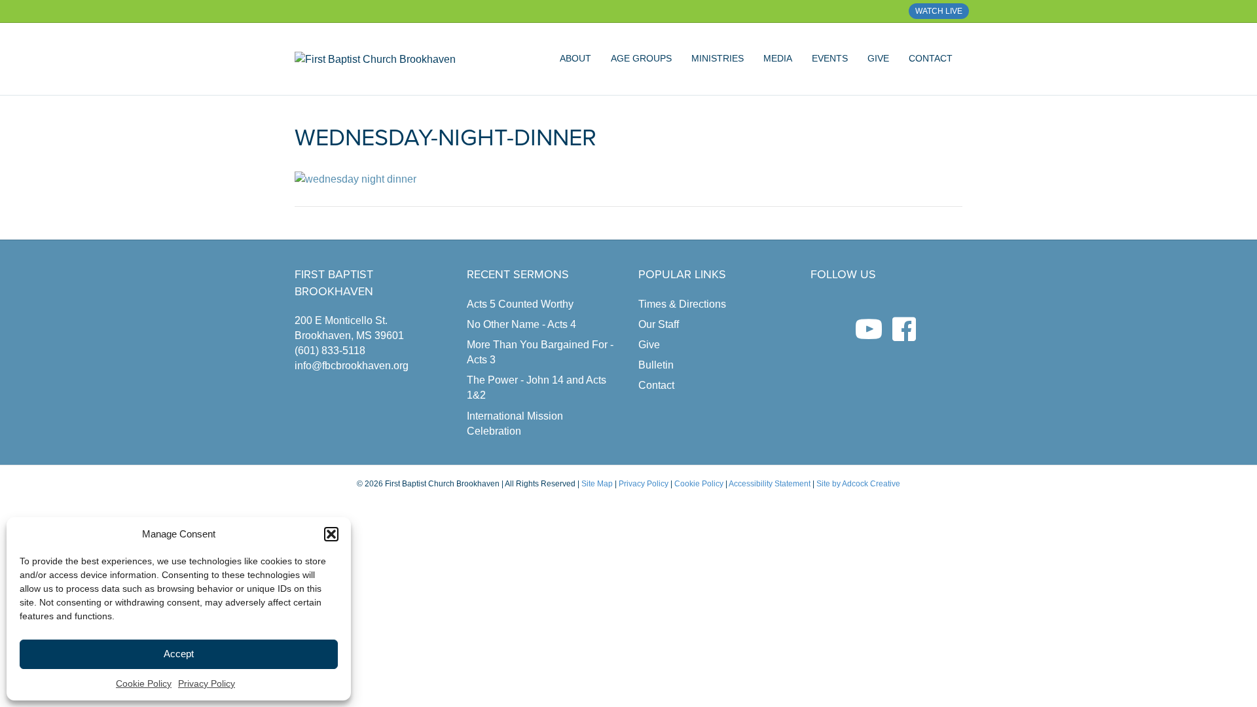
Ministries (717, 58)
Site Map (597, 483)
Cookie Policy (144, 683)
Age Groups (641, 58)
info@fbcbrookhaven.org (352, 365)
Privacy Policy (206, 683)
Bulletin (656, 365)
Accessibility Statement (770, 483)
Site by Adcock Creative (857, 483)
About (575, 58)
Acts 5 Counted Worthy (520, 304)
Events (830, 58)
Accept (179, 653)
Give (878, 58)
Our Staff (658, 324)
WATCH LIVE (938, 11)
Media (777, 58)
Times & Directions (682, 304)
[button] (331, 534)
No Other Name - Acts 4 (521, 324)
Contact (931, 58)
